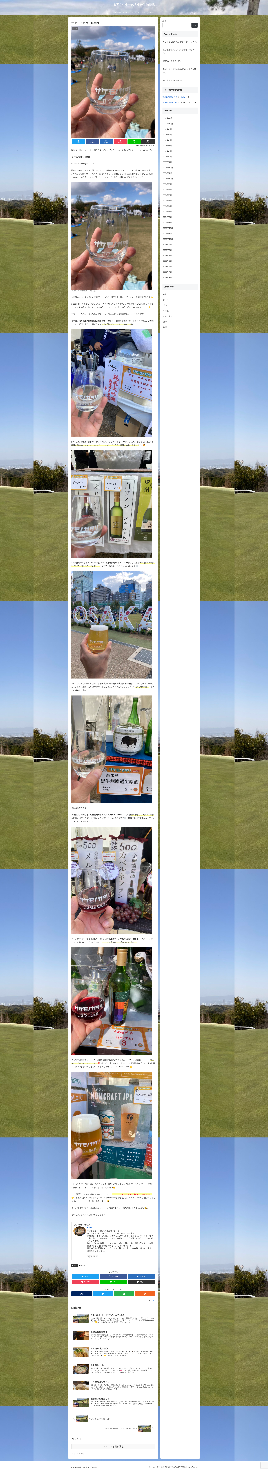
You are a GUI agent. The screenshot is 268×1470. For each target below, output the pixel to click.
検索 (164, 21)
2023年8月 (167, 250)
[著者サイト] (88, 1256)
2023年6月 (167, 261)
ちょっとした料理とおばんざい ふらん (180, 42)
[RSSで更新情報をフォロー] (97, 1256)
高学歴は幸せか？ (170, 97)
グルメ (75, 1265)
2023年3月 (167, 277)
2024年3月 (167, 212)
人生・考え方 (168, 316)
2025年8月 (167, 135)
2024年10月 (168, 179)
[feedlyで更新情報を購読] (94, 1256)
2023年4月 (167, 272)
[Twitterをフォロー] (91, 1256)
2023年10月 (168, 239)
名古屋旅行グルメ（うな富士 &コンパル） (179, 51)
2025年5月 (167, 146)
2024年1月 (167, 223)
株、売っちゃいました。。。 (175, 80)
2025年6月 (167, 140)
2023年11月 (168, 234)
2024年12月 (168, 168)
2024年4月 (167, 206)
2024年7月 (167, 190)
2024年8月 (167, 184)
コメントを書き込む (113, 1446)
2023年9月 (167, 244)
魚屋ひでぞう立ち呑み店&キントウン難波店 (179, 71)
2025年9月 (167, 129)
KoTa (89, 1227)
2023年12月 (168, 228)
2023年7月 (167, 255)
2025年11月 (168, 118)
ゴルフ (166, 305)
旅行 (165, 322)
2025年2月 (167, 157)
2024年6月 (167, 195)
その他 (83, 1265)
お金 (165, 294)
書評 (165, 327)
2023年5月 (167, 266)
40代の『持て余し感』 (172, 61)
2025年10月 (168, 124)
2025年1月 (167, 162)
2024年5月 (167, 201)
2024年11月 (168, 173)
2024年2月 (167, 217)
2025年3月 (167, 151)
